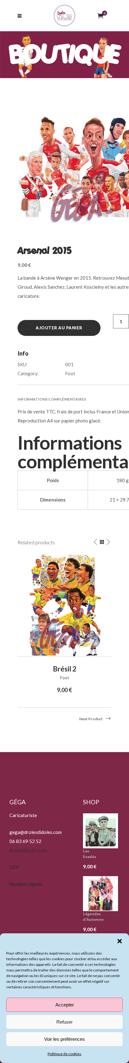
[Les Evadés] (103, 830)
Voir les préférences (64, 1039)
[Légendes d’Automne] (103, 893)
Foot (70, 373)
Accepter (64, 1004)
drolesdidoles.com (28, 850)
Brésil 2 (64, 669)
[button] (119, 941)
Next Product (91, 718)
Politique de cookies (64, 1053)
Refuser (64, 1022)
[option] (64, 624)
